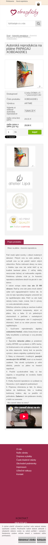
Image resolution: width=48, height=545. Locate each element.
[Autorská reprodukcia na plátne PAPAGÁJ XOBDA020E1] (24, 61)
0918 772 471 (21, 523)
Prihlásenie (10, 1)
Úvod (8, 36)
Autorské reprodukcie (20, 36)
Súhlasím (41, 540)
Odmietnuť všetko (27, 540)
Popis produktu (14, 242)
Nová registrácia (22, 1)
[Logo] (24, 12)
